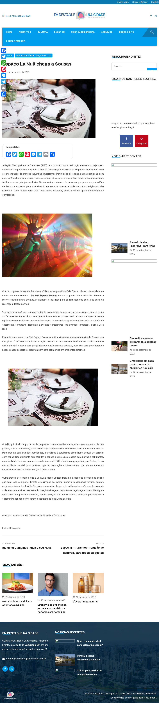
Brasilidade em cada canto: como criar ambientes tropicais (142, 364)
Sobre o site (123, 2)
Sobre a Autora (139, 2)
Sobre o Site (126, 32)
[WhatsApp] (4, 63)
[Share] (4, 94)
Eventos (59, 32)
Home (9, 32)
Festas (8, 55)
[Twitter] (4, 57)
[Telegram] (4, 81)
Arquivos (106, 32)
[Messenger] (4, 75)
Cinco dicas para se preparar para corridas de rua (143, 342)
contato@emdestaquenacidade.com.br (26, 658)
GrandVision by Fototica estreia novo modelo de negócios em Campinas (52, 608)
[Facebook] (4, 50)
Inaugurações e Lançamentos (33, 55)
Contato (155, 2)
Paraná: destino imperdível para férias (142, 244)
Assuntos (25, 32)
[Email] (4, 88)
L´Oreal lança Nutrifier (85, 601)
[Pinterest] (4, 69)
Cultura (42, 32)
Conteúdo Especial (83, 32)
